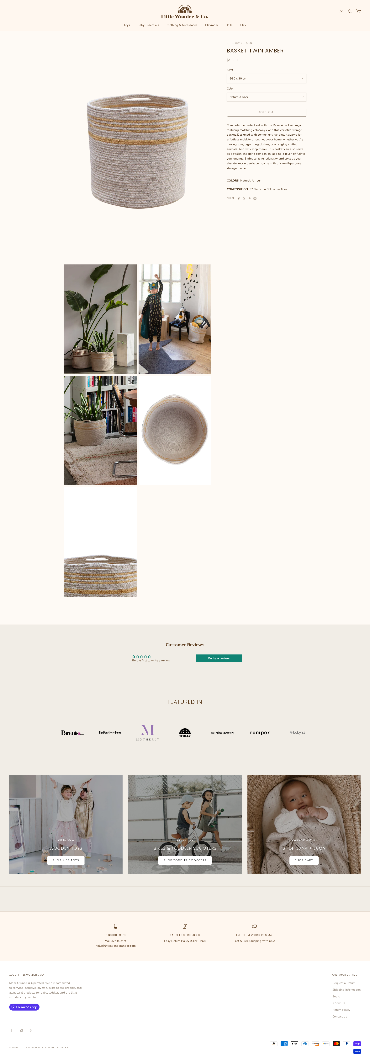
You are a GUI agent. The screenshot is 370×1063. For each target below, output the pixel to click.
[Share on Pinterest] (249, 198)
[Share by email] (254, 198)
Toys (127, 25)
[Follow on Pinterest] (31, 1030)
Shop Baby (304, 860)
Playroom (211, 25)
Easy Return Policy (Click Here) (185, 941)
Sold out (266, 112)
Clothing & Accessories (182, 25)
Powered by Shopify (57, 1047)
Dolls (229, 25)
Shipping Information (346, 990)
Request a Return (344, 983)
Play (243, 25)
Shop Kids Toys (66, 860)
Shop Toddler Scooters (185, 860)
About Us (338, 1003)
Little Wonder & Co (239, 43)
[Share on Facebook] (238, 198)
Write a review (219, 658)
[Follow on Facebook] (11, 1030)
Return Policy (341, 1010)
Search (337, 996)
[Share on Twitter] (244, 198)
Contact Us (339, 1016)
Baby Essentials (148, 25)
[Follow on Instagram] (21, 1030)
